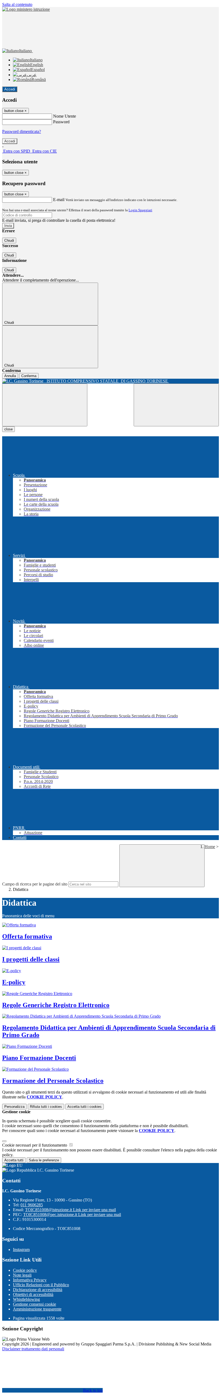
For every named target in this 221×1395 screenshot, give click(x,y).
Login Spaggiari (140, 210)
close (8, 429)
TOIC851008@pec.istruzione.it (72, 1214)
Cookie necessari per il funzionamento (35, 1145)
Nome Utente (64, 116)
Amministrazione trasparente (37, 1309)
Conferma (28, 376)
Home (210, 846)
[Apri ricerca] (176, 405)
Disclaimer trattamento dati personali (33, 1349)
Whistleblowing (26, 1299)
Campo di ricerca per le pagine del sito (34, 884)
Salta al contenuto (17, 4)
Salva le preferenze (44, 1160)
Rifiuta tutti (46, 1107)
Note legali (22, 1275)
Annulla (10, 376)
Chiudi (9, 240)
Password (61, 122)
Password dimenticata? (21, 131)
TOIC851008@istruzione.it (70, 1209)
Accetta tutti (84, 1107)
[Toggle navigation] (44, 405)
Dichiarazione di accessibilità (37, 1289)
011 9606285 (31, 1205)
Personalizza (14, 1107)
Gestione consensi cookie (34, 1304)
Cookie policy (25, 1270)
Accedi (9, 89)
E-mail (58, 199)
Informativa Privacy (30, 1280)
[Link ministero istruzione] (26, 9)
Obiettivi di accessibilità (33, 1294)
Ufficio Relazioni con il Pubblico (41, 1284)
